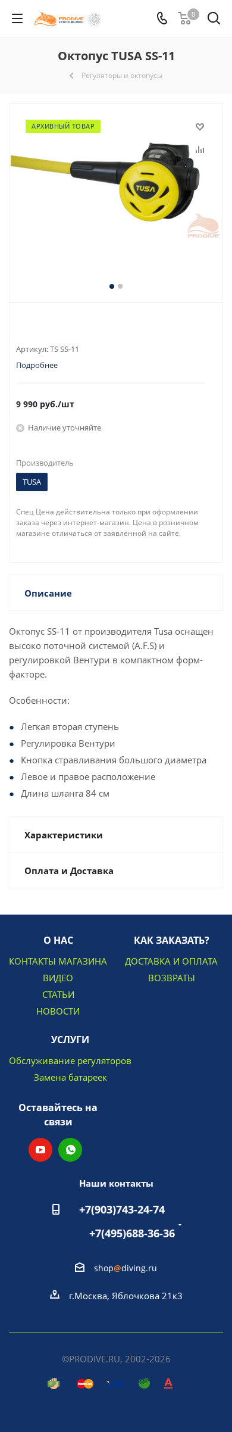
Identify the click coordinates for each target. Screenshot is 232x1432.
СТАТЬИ (58, 994)
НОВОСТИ (58, 1011)
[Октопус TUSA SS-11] (116, 189)
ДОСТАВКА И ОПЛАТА (171, 961)
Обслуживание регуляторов (70, 1060)
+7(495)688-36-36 (132, 1233)
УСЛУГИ (70, 1039)
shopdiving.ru (125, 1268)
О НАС (58, 940)
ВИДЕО (58, 978)
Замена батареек (70, 1077)
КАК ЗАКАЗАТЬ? (171, 940)
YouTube (40, 1150)
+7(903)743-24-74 (122, 1209)
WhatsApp (70, 1150)
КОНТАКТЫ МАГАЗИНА (58, 961)
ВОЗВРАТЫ (171, 978)
